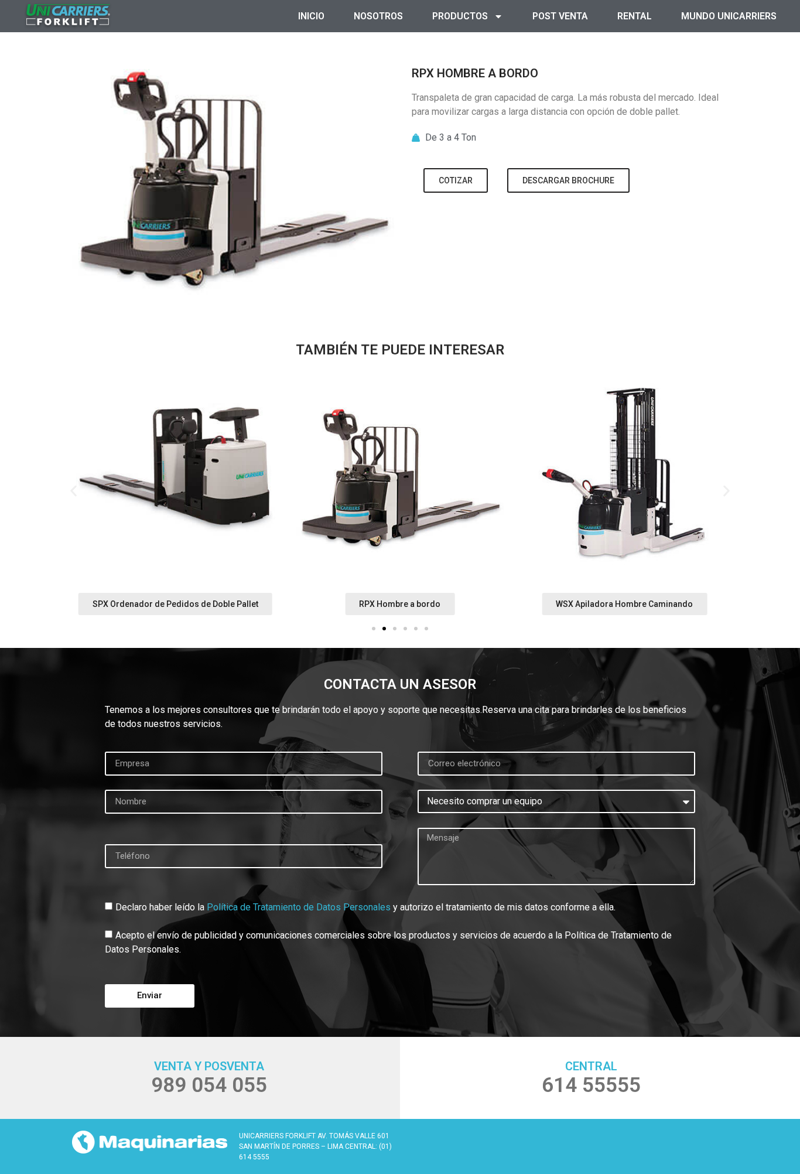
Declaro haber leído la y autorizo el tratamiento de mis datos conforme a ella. (365, 906)
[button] (73, 490)
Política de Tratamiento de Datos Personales (299, 906)
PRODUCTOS (460, 16)
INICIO (311, 16)
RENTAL (634, 16)
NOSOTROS (378, 16)
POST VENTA (560, 16)
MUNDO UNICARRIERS (729, 16)
